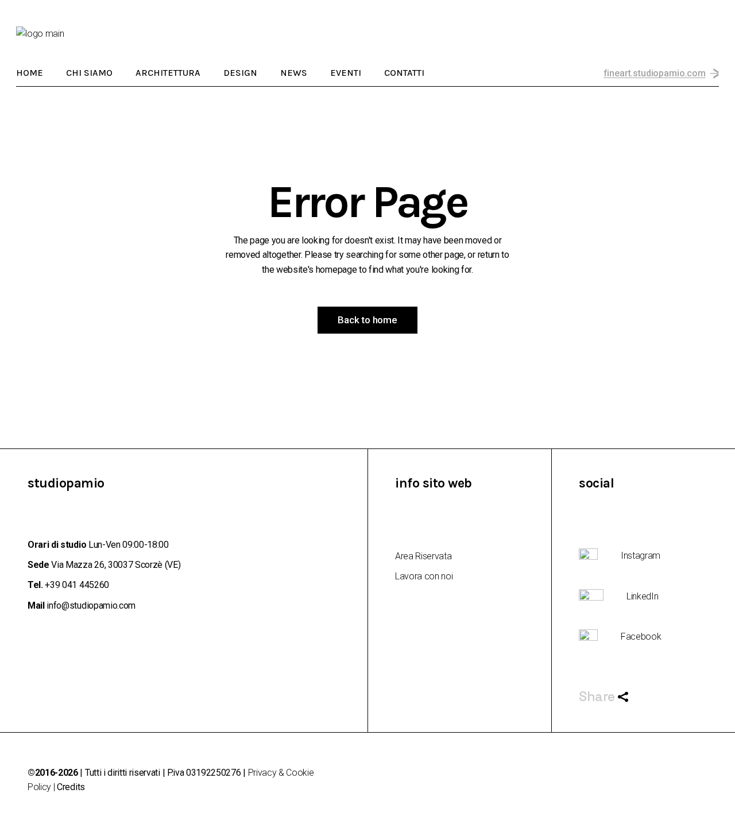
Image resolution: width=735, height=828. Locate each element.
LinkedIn (642, 596)
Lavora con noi (424, 576)
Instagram (640, 555)
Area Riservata (423, 556)
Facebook (641, 636)
